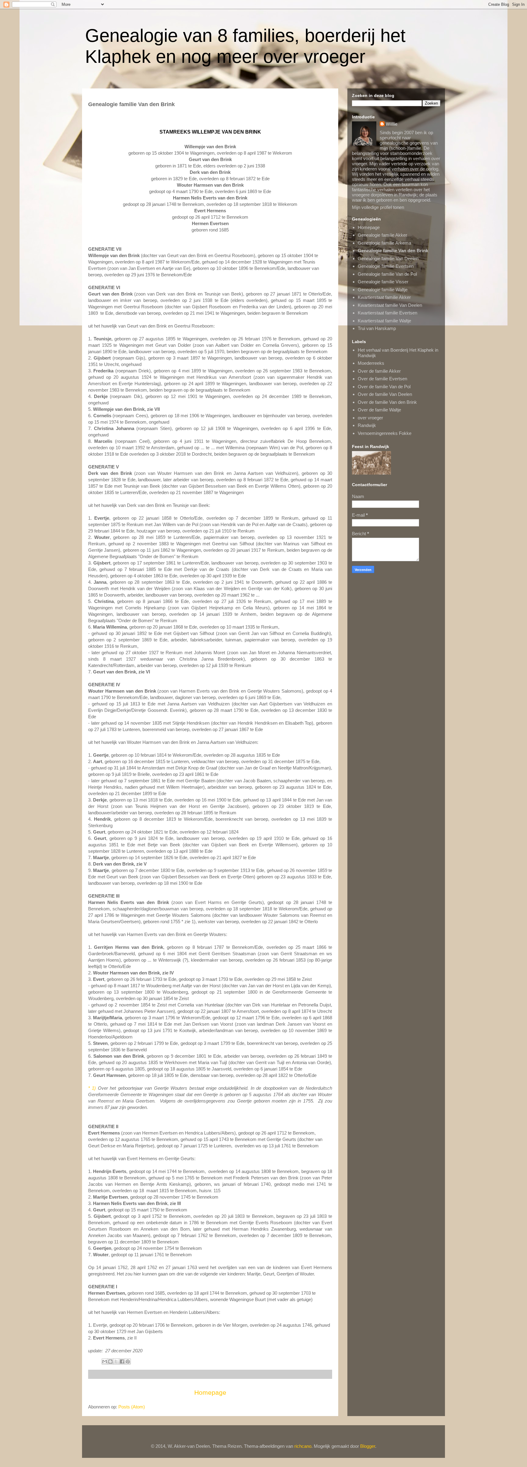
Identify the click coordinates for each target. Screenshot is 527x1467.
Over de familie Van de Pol (384, 386)
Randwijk (367, 425)
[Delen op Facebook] (122, 1361)
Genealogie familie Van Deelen (388, 258)
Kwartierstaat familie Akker (384, 297)
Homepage (210, 1392)
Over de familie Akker (379, 371)
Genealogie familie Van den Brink (393, 250)
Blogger (367, 1446)
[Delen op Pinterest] (128, 1361)
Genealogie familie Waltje (382, 289)
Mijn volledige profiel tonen (378, 207)
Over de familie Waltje (379, 409)
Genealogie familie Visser (383, 281)
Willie (391, 124)
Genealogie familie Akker (382, 235)
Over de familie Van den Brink (387, 402)
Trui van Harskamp (377, 328)
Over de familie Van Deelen (385, 394)
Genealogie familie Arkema (384, 243)
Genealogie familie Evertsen (386, 266)
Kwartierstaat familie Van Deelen (390, 305)
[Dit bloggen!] (110, 1361)
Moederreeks (371, 363)
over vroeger (370, 417)
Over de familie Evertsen (382, 378)
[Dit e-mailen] (105, 1361)
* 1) (92, 1088)
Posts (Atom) (131, 1406)
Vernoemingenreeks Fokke (384, 433)
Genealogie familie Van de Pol (387, 274)
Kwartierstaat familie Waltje (384, 320)
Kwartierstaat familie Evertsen (387, 312)
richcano (302, 1446)
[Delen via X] (116, 1361)
